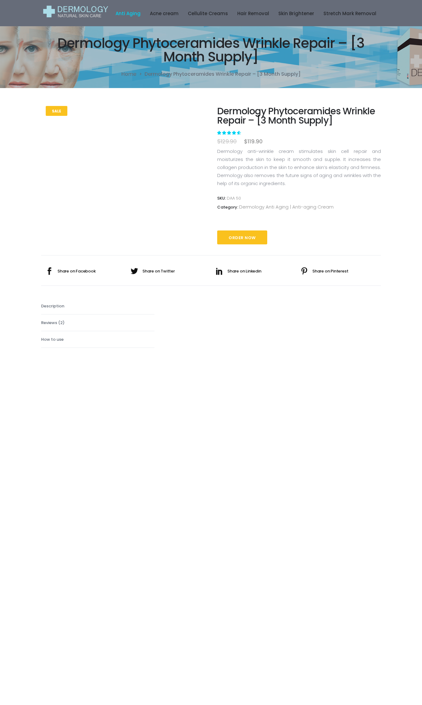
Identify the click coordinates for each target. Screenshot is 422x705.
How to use (52, 339)
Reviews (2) (53, 323)
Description (52, 306)
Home (128, 74)
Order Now (242, 238)
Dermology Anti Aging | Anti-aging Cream (286, 207)
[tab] (97, 306)
